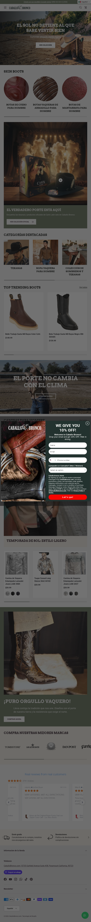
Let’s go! (67, 497)
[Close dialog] (87, 423)
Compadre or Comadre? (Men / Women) (66, 466)
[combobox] (52, 460)
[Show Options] (85, 470)
